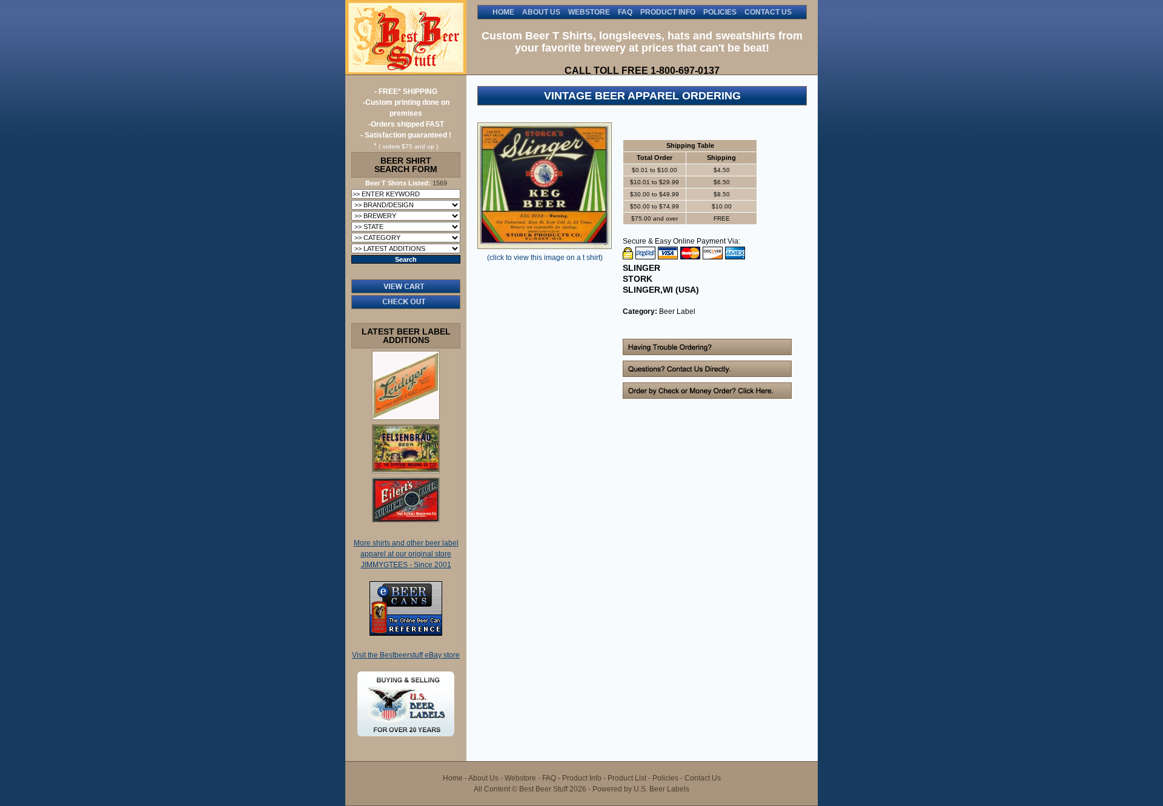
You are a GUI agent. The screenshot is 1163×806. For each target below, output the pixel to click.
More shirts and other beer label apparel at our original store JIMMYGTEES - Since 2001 (406, 554)
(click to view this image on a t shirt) (545, 257)
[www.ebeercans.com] (405, 633)
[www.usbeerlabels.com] (405, 734)
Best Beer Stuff (405, 37)
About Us (541, 12)
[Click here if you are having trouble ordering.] (707, 352)
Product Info (667, 12)
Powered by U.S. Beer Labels (640, 789)
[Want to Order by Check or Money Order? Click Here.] (707, 396)
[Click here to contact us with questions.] (707, 374)
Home (503, 12)
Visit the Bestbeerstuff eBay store (406, 655)
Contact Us (768, 12)
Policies (720, 12)
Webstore (589, 12)
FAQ (625, 12)
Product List (627, 778)
